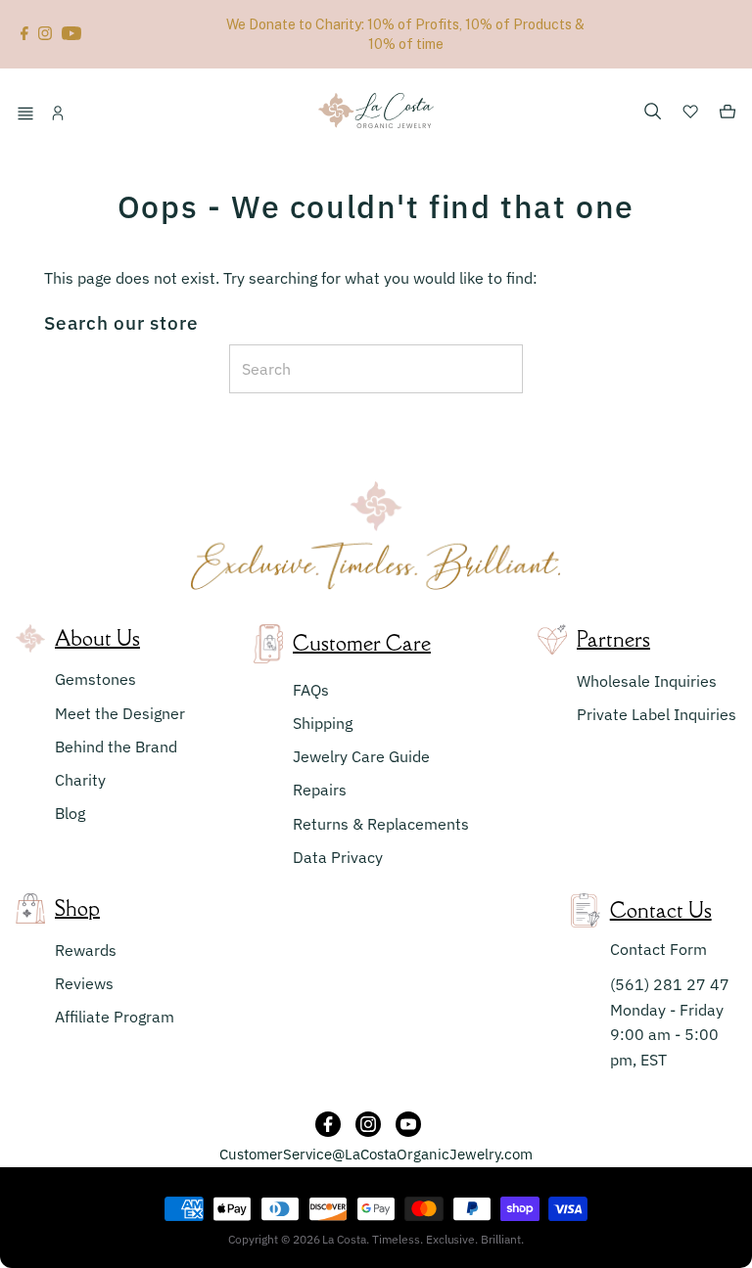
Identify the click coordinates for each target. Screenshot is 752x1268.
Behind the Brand (116, 746)
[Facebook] (24, 34)
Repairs (320, 789)
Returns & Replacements (381, 824)
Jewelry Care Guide (361, 756)
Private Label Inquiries (656, 714)
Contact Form (658, 949)
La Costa (344, 1239)
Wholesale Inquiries (647, 681)
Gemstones (95, 679)
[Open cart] (727, 114)
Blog (70, 813)
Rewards (86, 950)
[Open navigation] (28, 114)
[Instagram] (45, 34)
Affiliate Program (114, 1016)
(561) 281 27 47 (669, 984)
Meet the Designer (120, 713)
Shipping (322, 723)
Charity (80, 780)
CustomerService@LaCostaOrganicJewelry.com (376, 1154)
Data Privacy (338, 857)
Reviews (84, 983)
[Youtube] (71, 34)
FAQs (311, 690)
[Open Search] (653, 112)
